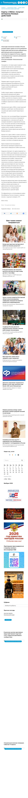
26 (16, 472)
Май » (9, 479)
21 (21, 470)
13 (19, 468)
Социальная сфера (7, 31)
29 (4, 474)
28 (22, 472)
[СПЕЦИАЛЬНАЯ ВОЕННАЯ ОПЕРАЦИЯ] (14, 740)
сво (3, 205)
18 (13, 470)
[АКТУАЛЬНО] (14, 629)
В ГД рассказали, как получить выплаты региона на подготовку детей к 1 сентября (13, 271)
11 (13, 468)
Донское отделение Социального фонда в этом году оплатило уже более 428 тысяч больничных (13, 384)
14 (21, 468)
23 (7, 472)
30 (7, 474)
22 (4, 472)
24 (10, 472)
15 (4, 470)
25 (13, 472)
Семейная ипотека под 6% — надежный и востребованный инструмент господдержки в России (14, 441)
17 (10, 470)
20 (19, 470)
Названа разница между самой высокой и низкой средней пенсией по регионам (14, 411)
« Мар (5, 479)
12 (16, 468)
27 (19, 472)
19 (16, 470)
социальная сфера (10, 205)
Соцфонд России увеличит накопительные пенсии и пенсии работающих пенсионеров (13, 328)
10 (10, 468)
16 (7, 470)
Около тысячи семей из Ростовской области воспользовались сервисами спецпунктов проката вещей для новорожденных (14, 300)
